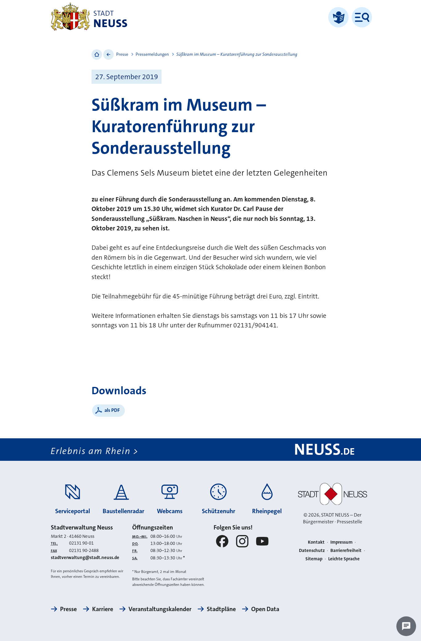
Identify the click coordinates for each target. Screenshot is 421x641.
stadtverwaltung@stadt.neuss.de (85, 557)
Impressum (341, 542)
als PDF (112, 410)
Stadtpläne (221, 609)
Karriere (102, 609)
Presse (122, 54)
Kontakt (316, 542)
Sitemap (313, 559)
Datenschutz (312, 550)
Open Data (265, 609)
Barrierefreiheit (346, 550)
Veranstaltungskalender (160, 609)
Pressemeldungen (152, 54)
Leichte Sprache (344, 559)
